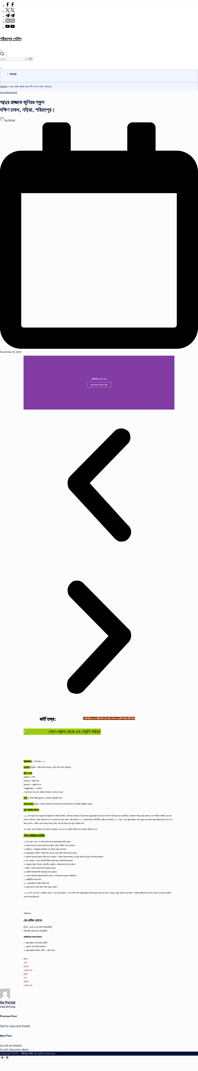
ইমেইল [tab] (26, 966)
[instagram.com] (10, 22)
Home (3, 86)
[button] (27, 59)
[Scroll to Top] (4, 1059)
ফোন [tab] (25, 962)
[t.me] (10, 16)
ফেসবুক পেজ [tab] (28, 970)
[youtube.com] (10, 27)
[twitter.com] (10, 11)
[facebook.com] (10, 5)
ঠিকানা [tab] (26, 958)
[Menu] (1, 68)
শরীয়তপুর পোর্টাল (10, 38)
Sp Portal (7, 1002)
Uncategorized (8, 92)
